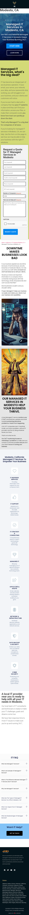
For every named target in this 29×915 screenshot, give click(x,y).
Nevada (4, 894)
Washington (5, 902)
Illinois (15, 887)
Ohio (3, 897)
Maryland (23, 888)
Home (3, 242)
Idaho (12, 887)
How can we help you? (12, 200)
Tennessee (5, 900)
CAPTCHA (6, 219)
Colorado (4, 885)
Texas (9, 900)
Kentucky (9, 888)
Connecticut (10, 885)
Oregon (13, 897)
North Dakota (22, 895)
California (8, 242)
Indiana (20, 887)
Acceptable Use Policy (18, 910)
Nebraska (20, 892)
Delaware (16, 885)
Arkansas (18, 883)
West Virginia (12, 902)
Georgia (4, 887)
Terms (10, 910)
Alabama (4, 883)
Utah (13, 900)
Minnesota (18, 890)
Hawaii (8, 887)
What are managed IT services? (10, 764)
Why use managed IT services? (10, 788)
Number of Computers (12, 193)
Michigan (13, 890)
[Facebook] (4, 870)
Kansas (4, 888)
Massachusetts (6, 890)
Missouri (10, 892)
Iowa (23, 887)
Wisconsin (18, 902)
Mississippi (5, 892)
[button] (14, 6)
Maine (18, 888)
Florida (21, 885)
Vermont (16, 900)
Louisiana (14, 888)
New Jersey (18, 894)
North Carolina (15, 895)
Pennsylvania (18, 897)
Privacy (7, 910)
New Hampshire (11, 894)
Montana (15, 892)
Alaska (9, 883)
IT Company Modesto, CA (18, 242)
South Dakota (17, 899)
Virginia (21, 900)
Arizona (13, 883)
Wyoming (24, 902)
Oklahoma (7, 897)
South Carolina (9, 899)
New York (8, 895)
